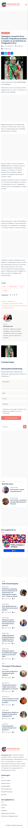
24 (14, 627)
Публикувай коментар (11, 418)
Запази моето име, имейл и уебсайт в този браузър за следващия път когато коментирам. (14, 411)
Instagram (4, 810)
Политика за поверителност (9, 816)
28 (14, 612)
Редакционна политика (8, 813)
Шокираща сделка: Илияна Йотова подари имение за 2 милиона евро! (9, 653)
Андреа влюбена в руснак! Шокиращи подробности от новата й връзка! (8, 638)
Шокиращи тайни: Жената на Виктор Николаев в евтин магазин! (8, 622)
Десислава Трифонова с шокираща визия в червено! (10, 673)
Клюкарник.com (6, 755)
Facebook (4, 805)
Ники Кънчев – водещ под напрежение (17, 490)
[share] (8, 53)
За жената (5, 669)
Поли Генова (13, 286)
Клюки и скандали (6, 791)
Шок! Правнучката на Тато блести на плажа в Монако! (10, 608)
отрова (5, 290)
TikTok (3, 807)
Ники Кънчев (14, 487)
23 (14, 659)
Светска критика (6, 789)
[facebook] (2, 53)
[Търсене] (24, 426)
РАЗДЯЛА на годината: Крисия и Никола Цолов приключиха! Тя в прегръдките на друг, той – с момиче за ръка (9, 592)
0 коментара (7, 48)
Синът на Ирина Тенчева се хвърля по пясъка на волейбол (10, 700)
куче (4, 286)
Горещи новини (5, 786)
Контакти (4, 794)
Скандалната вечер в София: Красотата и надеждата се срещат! (10, 687)
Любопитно (5, 683)
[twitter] (5, 53)
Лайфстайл (5, 33)
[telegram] (11, 53)
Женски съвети (5, 783)
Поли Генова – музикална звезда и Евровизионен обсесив (18, 502)
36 (14, 598)
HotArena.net (9, 46)
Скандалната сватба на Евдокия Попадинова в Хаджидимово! (10, 714)
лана (21, 286)
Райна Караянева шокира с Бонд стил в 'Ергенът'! (9, 728)
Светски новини (6, 780)
